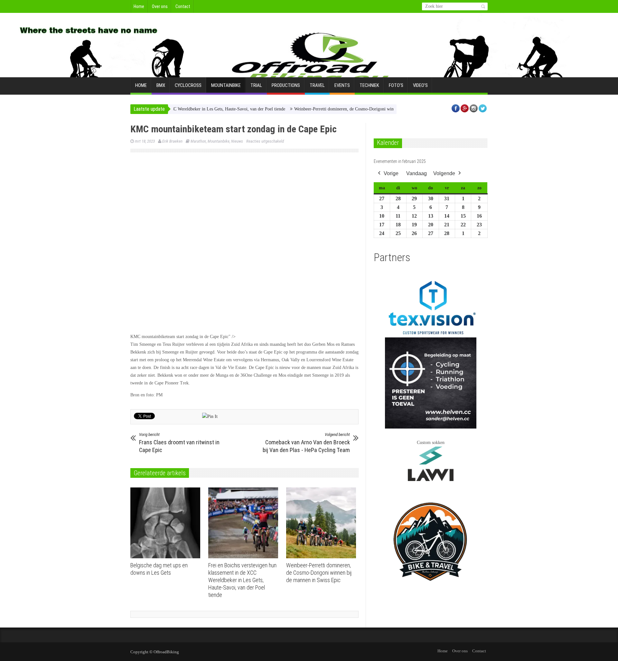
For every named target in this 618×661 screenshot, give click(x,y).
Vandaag (416, 173)
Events (342, 85)
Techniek (369, 85)
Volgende (444, 173)
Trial (256, 85)
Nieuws (237, 141)
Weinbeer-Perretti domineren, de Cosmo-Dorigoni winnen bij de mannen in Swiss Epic (355, 109)
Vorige (391, 173)
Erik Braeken (172, 141)
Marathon (198, 141)
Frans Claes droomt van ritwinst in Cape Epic (179, 442)
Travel (317, 85)
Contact (182, 6)
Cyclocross (188, 85)
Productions (286, 85)
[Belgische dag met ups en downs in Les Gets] (166, 522)
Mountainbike (226, 85)
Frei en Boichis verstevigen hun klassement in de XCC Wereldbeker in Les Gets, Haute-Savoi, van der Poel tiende (242, 580)
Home (139, 6)
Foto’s (396, 85)
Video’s (420, 85)
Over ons (160, 6)
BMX (160, 85)
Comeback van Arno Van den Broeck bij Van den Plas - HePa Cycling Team (306, 442)
